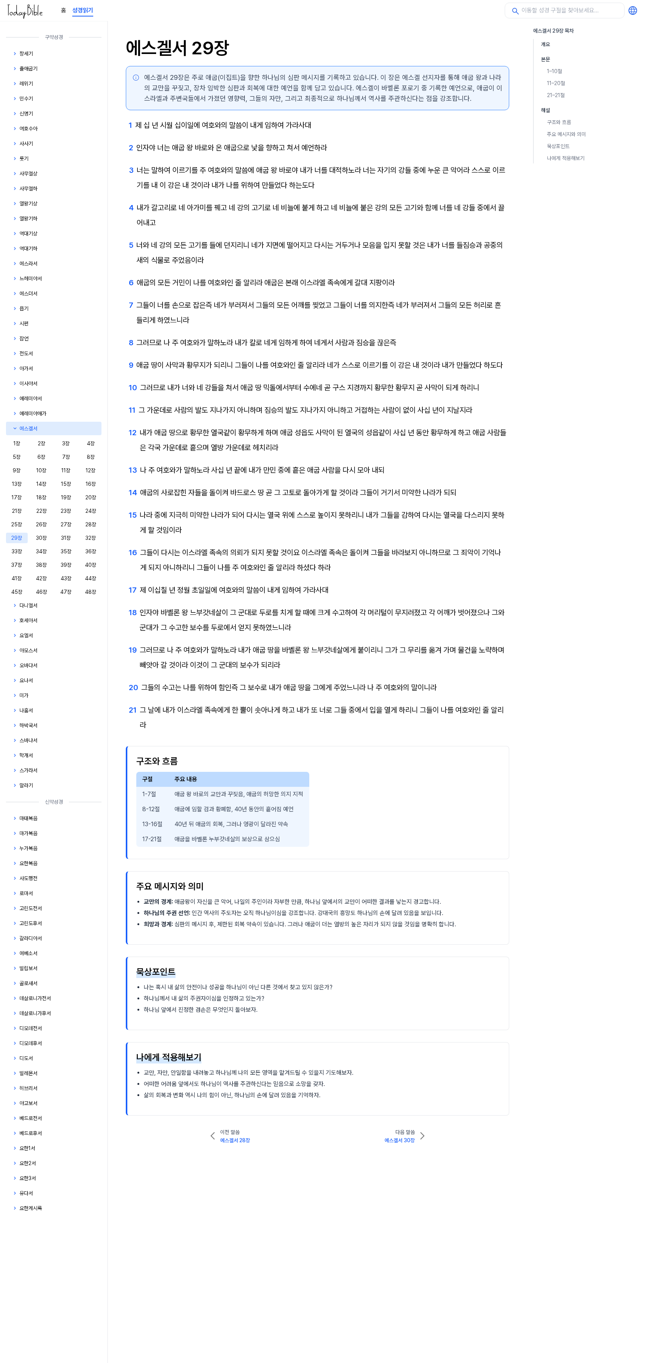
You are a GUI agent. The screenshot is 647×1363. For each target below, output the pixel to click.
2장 (41, 443)
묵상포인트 (558, 146)
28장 (90, 524)
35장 (66, 551)
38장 (41, 565)
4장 (91, 443)
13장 (17, 484)
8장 (91, 457)
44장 (90, 578)
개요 (545, 44)
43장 (66, 578)
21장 (17, 511)
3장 (66, 443)
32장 (90, 538)
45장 (16, 592)
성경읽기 (82, 10)
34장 (41, 551)
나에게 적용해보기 (565, 158)
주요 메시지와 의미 (566, 134)
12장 (90, 470)
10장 (41, 470)
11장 (65, 470)
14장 (41, 484)
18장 (41, 497)
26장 (41, 524)
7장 (66, 457)
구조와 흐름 (559, 122)
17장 (17, 497)
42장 (41, 578)
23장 (66, 511)
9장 (17, 470)
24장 (90, 511)
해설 (545, 110)
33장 (17, 551)
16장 (91, 484)
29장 (16, 538)
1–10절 (554, 71)
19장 (66, 497)
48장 (90, 592)
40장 (90, 565)
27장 (66, 524)
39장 (66, 565)
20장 (90, 497)
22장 (41, 511)
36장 (90, 551)
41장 (17, 578)
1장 (16, 443)
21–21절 (556, 95)
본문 (545, 59)
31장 (66, 538)
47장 (66, 592)
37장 (16, 565)
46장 (41, 592)
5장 (17, 457)
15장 (66, 484)
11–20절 (556, 83)
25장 (16, 524)
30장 (41, 538)
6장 (41, 457)
